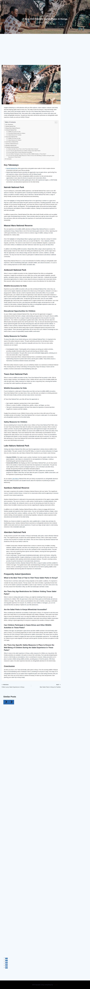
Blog (65, 2)
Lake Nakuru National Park (12, 141)
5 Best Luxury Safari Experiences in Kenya (13, 686)
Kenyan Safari (45, 16)
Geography (76, 2)
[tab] (6, 958)
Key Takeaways (9, 124)
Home (61, 2)
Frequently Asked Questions (12, 147)
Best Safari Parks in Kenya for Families (50, 686)
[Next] (11, 702)
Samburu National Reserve (12, 143)
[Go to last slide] (6, 702)
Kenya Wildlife (84, 2)
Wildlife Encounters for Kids (14, 131)
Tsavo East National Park (11, 136)
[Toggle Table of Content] (55, 122)
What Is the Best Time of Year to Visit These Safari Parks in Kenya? (23, 149)
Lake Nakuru (15, 478)
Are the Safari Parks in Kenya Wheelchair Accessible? (20, 152)
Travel (69, 2)
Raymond (41, 22)
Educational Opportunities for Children (16, 133)
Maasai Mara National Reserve (13, 128)
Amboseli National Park (11, 130)
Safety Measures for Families (14, 134)
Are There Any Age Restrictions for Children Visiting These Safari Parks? (24, 150)
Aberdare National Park (11, 145)
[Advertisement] (45, 49)
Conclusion (8, 158)
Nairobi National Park (10, 126)
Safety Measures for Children (14, 140)
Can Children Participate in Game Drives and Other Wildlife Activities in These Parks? (27, 153)
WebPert (55, 984)
